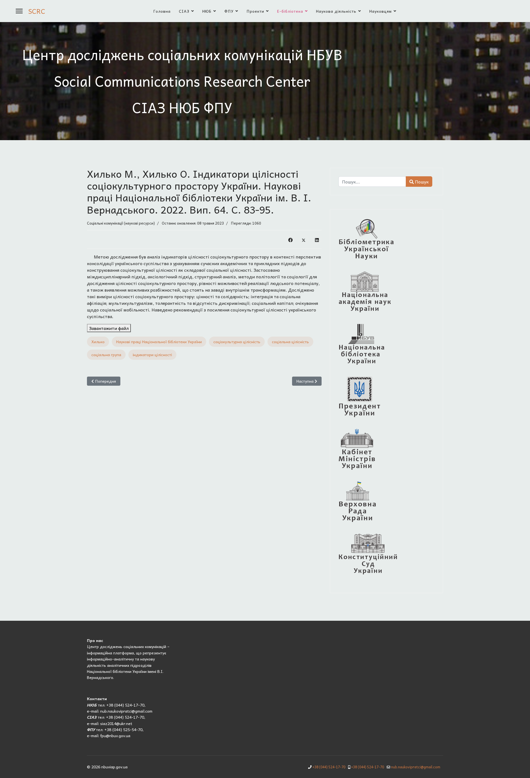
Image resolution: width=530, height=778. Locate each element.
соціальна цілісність (290, 342)
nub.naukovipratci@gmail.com (415, 767)
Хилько (98, 342)
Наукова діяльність (336, 11)
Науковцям (380, 11)
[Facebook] (290, 239)
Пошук (421, 181)
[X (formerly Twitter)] (303, 239)
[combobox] (372, 181)
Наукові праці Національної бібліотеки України (159, 342)
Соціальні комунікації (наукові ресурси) (121, 223)
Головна (162, 11)
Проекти (255, 11)
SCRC (36, 11)
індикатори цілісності (152, 354)
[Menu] (19, 11)
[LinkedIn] (317, 239)
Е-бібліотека (290, 11)
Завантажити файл (109, 328)
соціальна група (106, 354)
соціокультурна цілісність (236, 342)
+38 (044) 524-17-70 (328, 767)
